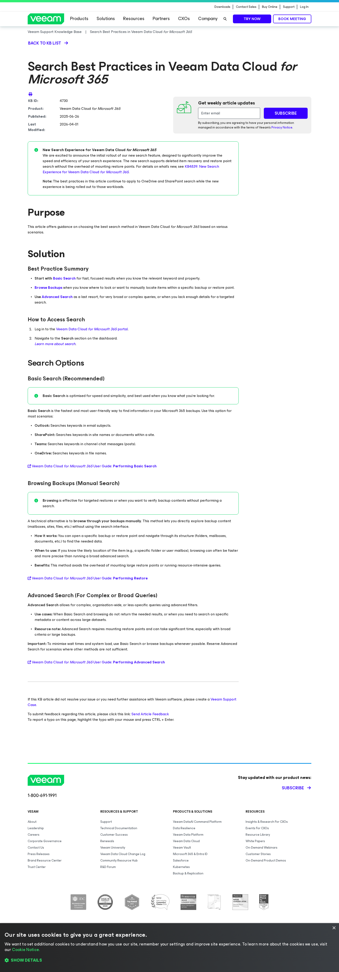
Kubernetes (181, 867)
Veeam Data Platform (188, 834)
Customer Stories (258, 854)
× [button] (334, 928)
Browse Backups (48, 287)
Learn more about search (55, 344)
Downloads (222, 7)
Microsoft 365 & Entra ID (190, 854)
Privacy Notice (281, 127)
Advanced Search (57, 297)
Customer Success (114, 834)
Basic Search (64, 278)
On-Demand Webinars (261, 847)
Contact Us (36, 847)
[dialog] (169, 947)
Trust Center (37, 867)
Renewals (107, 841)
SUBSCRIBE (286, 113)
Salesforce (181, 860)
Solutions (106, 18)
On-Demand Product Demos (266, 860)
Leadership (36, 828)
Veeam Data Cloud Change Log (122, 854)
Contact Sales (246, 7)
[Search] (225, 19)
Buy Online (269, 7)
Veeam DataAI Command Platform (197, 821)
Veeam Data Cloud (186, 841)
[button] (169, 960)
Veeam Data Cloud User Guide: (94, 466)
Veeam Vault (182, 847)
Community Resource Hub (119, 860)
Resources (133, 18)
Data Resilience (184, 828)
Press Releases (39, 854)
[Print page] (30, 94)
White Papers (255, 841)
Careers (33, 834)
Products (79, 18)
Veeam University (112, 847)
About (32, 821)
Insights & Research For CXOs (267, 821)
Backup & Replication (188, 873)
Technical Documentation (118, 828)
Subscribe (293, 787)
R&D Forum (108, 867)
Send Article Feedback (150, 714)
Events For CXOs (257, 828)
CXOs (184, 18)
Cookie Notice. (26, 949)
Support (288, 7)
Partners (161, 18)
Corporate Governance (45, 841)
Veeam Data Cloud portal (92, 329)
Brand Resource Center (45, 860)
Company (207, 18)
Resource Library (258, 834)
